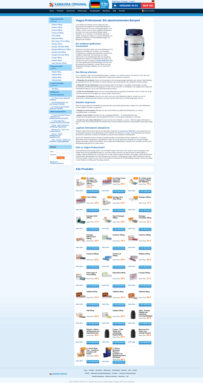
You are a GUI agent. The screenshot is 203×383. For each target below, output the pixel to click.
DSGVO (87, 373)
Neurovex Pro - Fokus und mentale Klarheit (59, 130)
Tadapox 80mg (56, 72)
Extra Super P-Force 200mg (61, 41)
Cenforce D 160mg (58, 33)
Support (132, 1)
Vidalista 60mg (56, 80)
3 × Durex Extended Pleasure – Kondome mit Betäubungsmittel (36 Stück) (119, 352)
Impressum (121, 376)
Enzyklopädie (95, 11)
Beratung (106, 11)
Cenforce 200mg (57, 30)
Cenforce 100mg (57, 24)
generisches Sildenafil (127, 131)
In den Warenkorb (93, 191)
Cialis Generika (56, 67)
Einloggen (124, 1)
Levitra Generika (56, 84)
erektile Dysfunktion (102, 60)
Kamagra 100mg (57, 44)
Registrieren (116, 1)
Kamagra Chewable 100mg (60, 46)
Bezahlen (115, 373)
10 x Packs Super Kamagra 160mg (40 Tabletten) (59, 107)
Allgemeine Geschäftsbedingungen (101, 373)
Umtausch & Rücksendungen (127, 373)
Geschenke (71, 11)
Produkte (60, 11)
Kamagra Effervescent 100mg (61, 49)
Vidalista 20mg (56, 74)
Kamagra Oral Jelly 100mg (60, 55)
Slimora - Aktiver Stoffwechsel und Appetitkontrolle (56, 135)
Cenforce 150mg (57, 27)
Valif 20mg (55, 89)
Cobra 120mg (56, 35)
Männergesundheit (57, 111)
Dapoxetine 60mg (57, 38)
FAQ (114, 11)
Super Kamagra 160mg (59, 63)
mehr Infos (79, 191)
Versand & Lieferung (111, 376)
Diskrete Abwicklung (98, 376)
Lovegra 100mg (57, 57)
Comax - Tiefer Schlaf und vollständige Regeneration (59, 126)
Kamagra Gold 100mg (59, 52)
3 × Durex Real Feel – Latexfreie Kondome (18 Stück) (59, 121)
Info (127, 376)
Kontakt (122, 11)
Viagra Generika (56, 20)
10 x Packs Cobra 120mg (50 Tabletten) (119, 180)
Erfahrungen (82, 11)
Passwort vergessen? (57, 163)
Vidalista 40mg (56, 77)
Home (52, 11)
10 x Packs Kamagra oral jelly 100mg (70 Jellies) (58, 103)
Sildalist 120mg (57, 60)
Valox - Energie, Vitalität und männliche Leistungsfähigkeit (59, 140)
